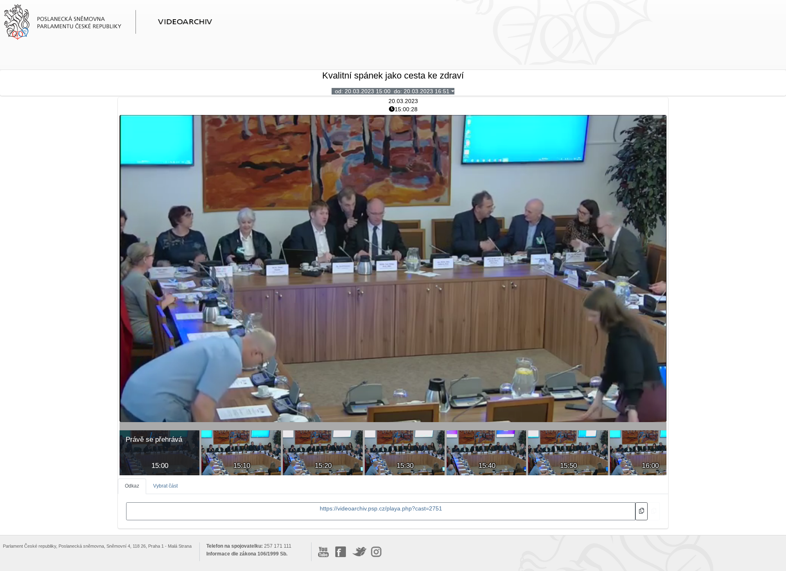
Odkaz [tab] (132, 486)
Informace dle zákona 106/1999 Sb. (246, 554)
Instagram (376, 551)
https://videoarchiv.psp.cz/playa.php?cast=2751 (381, 508)
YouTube (323, 551)
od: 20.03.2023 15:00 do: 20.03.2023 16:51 (390, 91)
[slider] (375, 416)
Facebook (340, 551)
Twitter (359, 551)
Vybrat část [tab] (165, 486)
